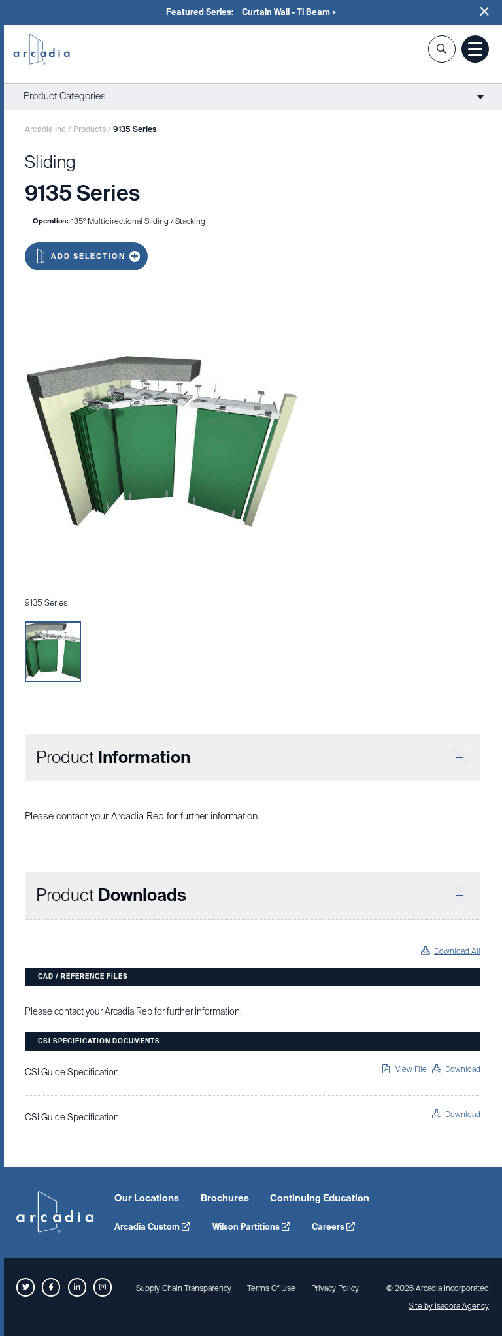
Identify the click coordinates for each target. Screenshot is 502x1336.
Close (484, 11)
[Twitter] (25, 1287)
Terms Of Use (271, 1288)
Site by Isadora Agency (449, 1306)
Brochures (225, 1198)
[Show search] (442, 49)
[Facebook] (51, 1287)
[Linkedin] (77, 1287)
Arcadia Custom (148, 1226)
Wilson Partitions (247, 1226)
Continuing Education (319, 1198)
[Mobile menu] (475, 49)
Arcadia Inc (41, 50)
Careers (329, 1226)
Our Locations (146, 1198)
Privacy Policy (335, 1288)
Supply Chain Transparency (183, 1288)
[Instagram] (102, 1287)
